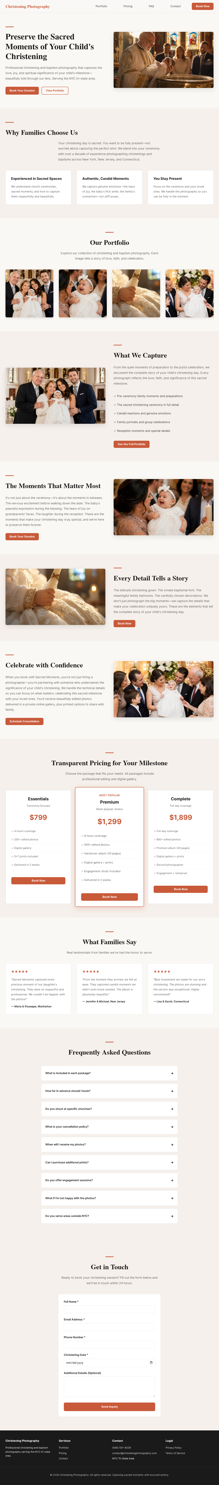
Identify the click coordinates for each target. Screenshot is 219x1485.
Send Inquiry (109, 1406)
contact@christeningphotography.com (134, 1453)
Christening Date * (76, 1355)
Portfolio (101, 6)
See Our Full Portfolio (131, 444)
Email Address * (74, 1319)
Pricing (128, 6)
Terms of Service (175, 1453)
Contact (175, 6)
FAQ (151, 6)
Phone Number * (75, 1337)
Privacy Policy (174, 1447)
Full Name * (71, 1301)
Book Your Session (22, 90)
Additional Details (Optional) (82, 1373)
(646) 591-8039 (121, 1447)
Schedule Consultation (24, 721)
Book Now (202, 6)
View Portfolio (55, 90)
